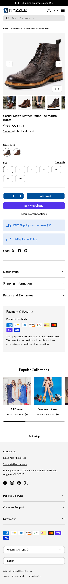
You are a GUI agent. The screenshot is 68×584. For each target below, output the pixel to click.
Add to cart (45, 196)
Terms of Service (19, 576)
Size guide (60, 162)
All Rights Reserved (24, 571)
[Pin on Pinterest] (26, 250)
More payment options (34, 213)
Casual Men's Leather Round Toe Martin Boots (30, 28)
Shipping (7, 131)
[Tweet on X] (13, 250)
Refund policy (34, 576)
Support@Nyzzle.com (15, 464)
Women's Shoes (47, 409)
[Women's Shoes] (48, 391)
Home (5, 28)
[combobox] (34, 18)
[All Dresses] (17, 391)
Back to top (34, 436)
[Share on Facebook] (19, 250)
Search (6, 576)
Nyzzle (12, 571)
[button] (56, 10)
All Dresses (17, 409)
